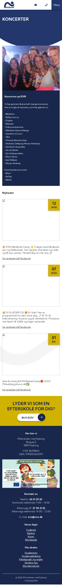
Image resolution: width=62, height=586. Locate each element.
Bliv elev (28, 417)
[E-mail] (35, 5)
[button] (56, 5)
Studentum (31, 552)
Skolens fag (31, 562)
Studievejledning (31, 556)
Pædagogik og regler (31, 559)
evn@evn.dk (35, 516)
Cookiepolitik (31, 580)
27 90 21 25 (39, 508)
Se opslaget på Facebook (16, 258)
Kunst (31, 536)
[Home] (15, 4)
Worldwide (31, 539)
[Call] (46, 5)
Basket (31, 533)
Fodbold (31, 529)
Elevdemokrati (31, 565)
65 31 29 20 (35, 499)
